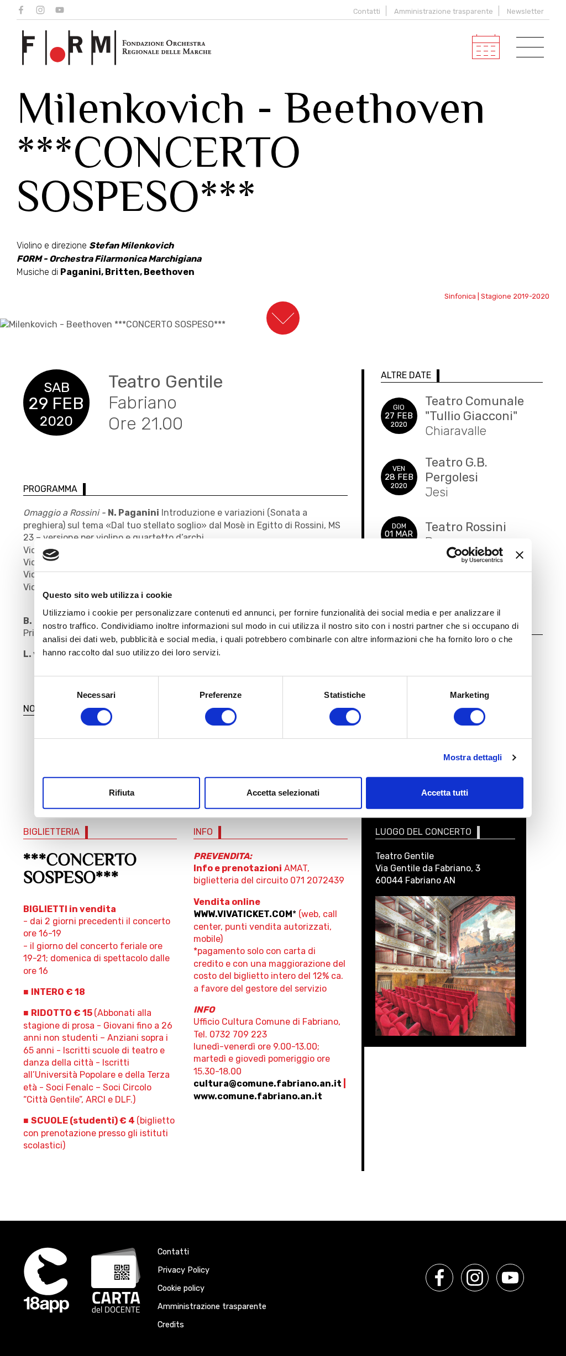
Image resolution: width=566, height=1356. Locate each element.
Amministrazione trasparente (443, 11)
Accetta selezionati (283, 792)
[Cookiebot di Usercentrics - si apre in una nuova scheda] (454, 555)
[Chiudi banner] (519, 555)
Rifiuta (121, 792)
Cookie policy (181, 1288)
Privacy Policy (183, 1270)
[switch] (221, 716)
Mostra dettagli (472, 757)
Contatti (366, 11)
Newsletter (525, 11)
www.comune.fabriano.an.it (257, 1096)
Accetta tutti (444, 792)
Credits (171, 1324)
